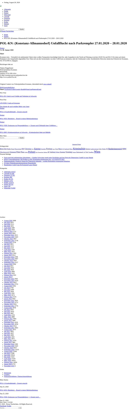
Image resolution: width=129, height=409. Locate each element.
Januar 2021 (8, 342)
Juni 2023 (7, 289)
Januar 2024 (8, 277)
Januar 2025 (8, 255)
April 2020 (7, 359)
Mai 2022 (7, 313)
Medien (6, 24)
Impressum (7, 373)
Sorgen (74, 152)
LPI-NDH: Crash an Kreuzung (10, 103)
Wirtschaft (7, 15)
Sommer (62, 152)
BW (1, 87)
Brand (13, 149)
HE (63, 149)
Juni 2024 (7, 268)
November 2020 (9, 346)
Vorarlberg (91, 152)
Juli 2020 (7, 353)
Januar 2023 (8, 299)
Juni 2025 (7, 246)
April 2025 (7, 250)
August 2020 (8, 351)
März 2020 (7, 360)
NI (107, 149)
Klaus (71, 149)
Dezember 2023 (9, 279)
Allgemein (7, 9)
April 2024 (7, 271)
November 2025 (9, 237)
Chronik (6, 16)
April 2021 (7, 337)
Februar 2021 (8, 340)
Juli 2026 (7, 222)
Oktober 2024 (8, 260)
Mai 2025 (7, 248)
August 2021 (8, 329)
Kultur (6, 22)
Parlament (13, 152)
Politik (6, 11)
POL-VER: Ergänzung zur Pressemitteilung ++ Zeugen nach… (20, 397)
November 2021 (9, 324)
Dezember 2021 (9, 322)
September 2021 (9, 328)
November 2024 (9, 259)
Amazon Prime (76, 144)
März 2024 (7, 273)
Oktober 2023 (8, 282)
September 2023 (9, 284)
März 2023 (7, 295)
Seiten (57, 152)
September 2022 (9, 306)
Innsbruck (66, 149)
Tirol (86, 152)
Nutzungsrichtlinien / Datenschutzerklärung (18, 376)
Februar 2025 (8, 253)
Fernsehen (43, 149)
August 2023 (8, 286)
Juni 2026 (7, 224)
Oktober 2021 (8, 326)
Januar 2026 (8, 233)
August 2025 (8, 242)
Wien (97, 151)
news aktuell (47, 84)
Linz (100, 149)
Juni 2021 (7, 333)
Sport (5, 26)
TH (84, 152)
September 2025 (9, 240)
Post (36, 152)
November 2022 (9, 302)
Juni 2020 (7, 355)
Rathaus (45, 152)
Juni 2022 (7, 311)
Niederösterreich (115, 149)
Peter (18, 152)
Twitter (9, 406)
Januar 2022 (8, 320)
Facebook (3, 406)
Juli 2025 (7, 244)
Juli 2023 (7, 288)
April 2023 (7, 293)
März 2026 (7, 230)
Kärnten (88, 149)
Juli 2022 (7, 309)
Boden (9, 149)
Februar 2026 (8, 231)
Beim (2, 149)
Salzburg (53, 152)
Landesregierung (94, 149)
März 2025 (7, 251)
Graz (56, 149)
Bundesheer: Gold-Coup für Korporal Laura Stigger (20, 165)
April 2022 (7, 315)
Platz (22, 152)
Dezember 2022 (9, 300)
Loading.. (7, 374)
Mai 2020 (7, 357)
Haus (60, 149)
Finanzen (7, 18)
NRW (124, 149)
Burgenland (18, 149)
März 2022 (7, 317)
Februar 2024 (8, 275)
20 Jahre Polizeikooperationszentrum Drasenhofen (20, 163)
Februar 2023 (8, 297)
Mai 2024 (7, 270)
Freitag (49, 149)
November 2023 (9, 280)
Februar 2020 (8, 362)
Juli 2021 (7, 331)
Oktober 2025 (8, 239)
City (33, 149)
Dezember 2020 (9, 344)
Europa (37, 148)
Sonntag (69, 152)
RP (48, 152)
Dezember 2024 (9, 257)
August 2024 (8, 264)
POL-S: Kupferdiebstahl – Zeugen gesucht (13, 383)
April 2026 (7, 228)
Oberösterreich (4, 152)
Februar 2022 (8, 319)
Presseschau (40, 152)
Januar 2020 (8, 364)
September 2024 (9, 262)
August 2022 (8, 308)
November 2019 (9, 366)
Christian (28, 149)
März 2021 (7, 339)
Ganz (53, 149)
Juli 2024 (7, 266)
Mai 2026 (7, 226)
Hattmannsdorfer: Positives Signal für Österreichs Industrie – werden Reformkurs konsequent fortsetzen (37, 161)
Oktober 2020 (8, 348)
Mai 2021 (7, 335)
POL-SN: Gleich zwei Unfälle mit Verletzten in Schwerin (18, 96)
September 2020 (9, 349)
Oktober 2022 (8, 304)
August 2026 (8, 220)
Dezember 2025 (9, 235)
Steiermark (79, 152)
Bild (5, 149)
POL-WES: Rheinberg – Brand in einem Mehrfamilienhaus (19, 390)
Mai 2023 (7, 291)
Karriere (6, 20)
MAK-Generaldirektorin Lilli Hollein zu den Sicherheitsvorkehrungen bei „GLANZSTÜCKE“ (34, 159)
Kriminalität (6, 87)
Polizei (6, 13)
